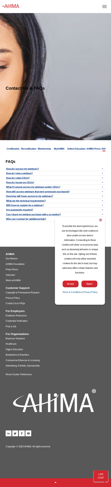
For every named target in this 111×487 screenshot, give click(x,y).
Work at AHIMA (13, 280)
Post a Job (11, 326)
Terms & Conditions (72, 292)
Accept (70, 283)
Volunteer (10, 275)
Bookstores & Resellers (17, 355)
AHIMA (11, 6)
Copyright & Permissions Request (22, 292)
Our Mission (11, 258)
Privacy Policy (13, 298)
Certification (13, 149)
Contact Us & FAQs (15, 303)
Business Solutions (15, 338)
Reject (89, 283)
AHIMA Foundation (15, 264)
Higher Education (14, 349)
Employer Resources (16, 315)
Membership (44, 149)
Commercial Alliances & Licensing (23, 360)
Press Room (12, 269)
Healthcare (11, 344)
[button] (101, 476)
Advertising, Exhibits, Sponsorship (23, 365)
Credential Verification (16, 321)
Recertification (28, 149)
